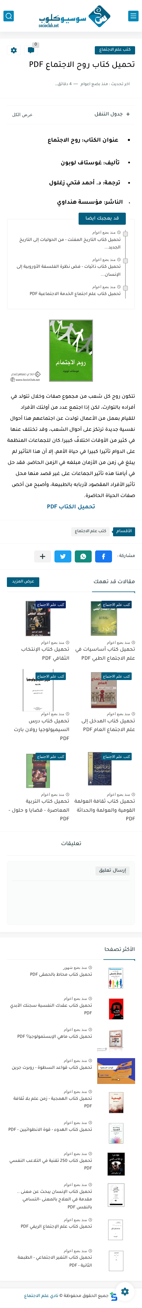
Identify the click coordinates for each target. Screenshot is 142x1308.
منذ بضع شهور (75, 967)
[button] (103, 556)
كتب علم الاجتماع (115, 50)
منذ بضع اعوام (103, 232)
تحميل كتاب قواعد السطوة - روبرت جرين (52, 1068)
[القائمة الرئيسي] (133, 16)
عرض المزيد (23, 582)
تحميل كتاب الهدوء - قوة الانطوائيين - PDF (50, 1130)
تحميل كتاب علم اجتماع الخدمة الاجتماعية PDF (75, 294)
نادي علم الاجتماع (41, 1296)
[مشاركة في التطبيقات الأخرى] (42, 556)
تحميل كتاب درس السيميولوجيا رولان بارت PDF (41, 730)
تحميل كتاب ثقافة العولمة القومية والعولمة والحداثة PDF (104, 810)
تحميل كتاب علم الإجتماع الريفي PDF (56, 1227)
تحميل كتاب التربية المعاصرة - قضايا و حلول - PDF (39, 810)
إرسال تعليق (112, 870)
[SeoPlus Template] (114, 1296)
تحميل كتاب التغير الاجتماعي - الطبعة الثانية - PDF (55, 1262)
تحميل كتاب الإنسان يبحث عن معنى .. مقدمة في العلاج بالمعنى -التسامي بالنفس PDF (54, 1200)
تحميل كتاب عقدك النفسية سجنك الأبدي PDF (51, 1010)
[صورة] (116, 978)
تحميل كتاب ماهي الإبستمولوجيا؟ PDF (54, 1037)
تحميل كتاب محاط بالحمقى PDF (61, 975)
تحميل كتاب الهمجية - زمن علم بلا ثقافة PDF (52, 1103)
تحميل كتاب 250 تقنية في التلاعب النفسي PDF (50, 1165)
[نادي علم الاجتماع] (71, 16)
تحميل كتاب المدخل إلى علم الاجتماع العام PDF (108, 726)
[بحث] (8, 16)
